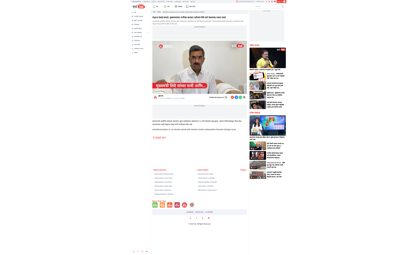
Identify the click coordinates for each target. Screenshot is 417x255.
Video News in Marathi (205, 186)
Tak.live (192, 1)
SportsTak (161, 1)
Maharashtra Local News (163, 182)
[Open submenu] (148, 32)
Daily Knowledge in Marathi (207, 182)
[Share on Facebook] (236, 97)
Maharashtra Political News (164, 174)
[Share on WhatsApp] (240, 97)
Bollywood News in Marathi (164, 194)
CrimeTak (169, 1)
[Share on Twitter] (244, 97)
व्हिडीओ (180, 6)
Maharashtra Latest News (163, 186)
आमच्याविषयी (189, 212)
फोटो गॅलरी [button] (192, 6)
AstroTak (186, 1)
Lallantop (178, 1)
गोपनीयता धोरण (199, 212)
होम (157, 6)
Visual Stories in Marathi (206, 178)
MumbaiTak (136, 1)
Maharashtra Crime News (163, 178)
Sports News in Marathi (163, 190)
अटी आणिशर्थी (209, 212)
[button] (140, 12)
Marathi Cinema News (205, 174)
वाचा (168, 6)
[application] (199, 67)
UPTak (153, 1)
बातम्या (159, 12)
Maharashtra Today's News (207, 190)
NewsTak (147, 1)
